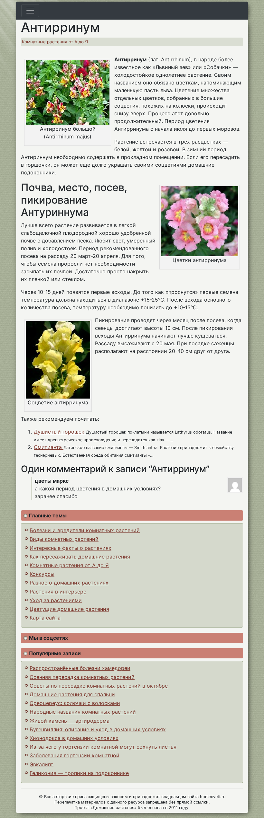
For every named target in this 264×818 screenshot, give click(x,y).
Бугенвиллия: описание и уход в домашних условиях (98, 729)
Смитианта (48, 447)
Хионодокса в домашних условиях (74, 738)
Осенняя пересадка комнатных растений (82, 677)
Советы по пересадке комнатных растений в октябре (99, 685)
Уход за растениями (56, 600)
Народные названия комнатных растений (83, 711)
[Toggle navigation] (30, 10)
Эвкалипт (41, 764)
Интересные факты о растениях (70, 548)
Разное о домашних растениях (69, 582)
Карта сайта (45, 617)
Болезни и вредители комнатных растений (85, 530)
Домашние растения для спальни (72, 694)
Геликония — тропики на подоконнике (79, 773)
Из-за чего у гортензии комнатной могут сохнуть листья (103, 746)
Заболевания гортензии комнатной (74, 755)
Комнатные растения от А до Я (55, 41)
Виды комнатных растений (64, 539)
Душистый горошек (60, 431)
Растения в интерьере (58, 591)
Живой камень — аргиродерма (69, 720)
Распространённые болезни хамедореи (80, 668)
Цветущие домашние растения (69, 609)
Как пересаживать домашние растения (80, 556)
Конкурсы (42, 574)
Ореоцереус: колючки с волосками (75, 703)
